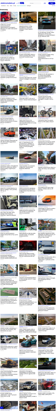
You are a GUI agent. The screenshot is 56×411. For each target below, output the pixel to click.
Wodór (9, 163)
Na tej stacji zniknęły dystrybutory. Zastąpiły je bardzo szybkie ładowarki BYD (8, 257)
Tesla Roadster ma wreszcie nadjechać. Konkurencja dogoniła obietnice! (27, 167)
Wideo (11, 5)
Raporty (8, 95)
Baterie (5, 95)
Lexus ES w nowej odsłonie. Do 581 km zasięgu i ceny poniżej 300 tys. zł (8, 189)
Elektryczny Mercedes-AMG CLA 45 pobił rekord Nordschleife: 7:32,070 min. (47, 374)
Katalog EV (29, 5)
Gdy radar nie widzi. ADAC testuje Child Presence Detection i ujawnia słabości (8, 214)
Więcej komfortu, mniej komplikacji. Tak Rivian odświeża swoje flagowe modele (26, 28)
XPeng (47, 275)
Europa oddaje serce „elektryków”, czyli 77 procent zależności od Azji (8, 395)
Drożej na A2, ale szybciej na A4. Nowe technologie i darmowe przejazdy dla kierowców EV (46, 76)
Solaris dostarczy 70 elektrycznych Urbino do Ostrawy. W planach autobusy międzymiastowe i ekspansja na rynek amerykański (8, 281)
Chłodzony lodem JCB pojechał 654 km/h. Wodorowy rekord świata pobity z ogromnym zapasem (9, 168)
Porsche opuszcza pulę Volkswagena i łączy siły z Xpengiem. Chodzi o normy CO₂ (45, 98)
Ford (22, 275)
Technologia (8, 22)
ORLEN (26, 185)
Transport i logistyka (13, 22)
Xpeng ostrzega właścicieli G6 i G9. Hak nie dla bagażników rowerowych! (9, 142)
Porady (14, 5)
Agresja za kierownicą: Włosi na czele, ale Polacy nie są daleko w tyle (46, 169)
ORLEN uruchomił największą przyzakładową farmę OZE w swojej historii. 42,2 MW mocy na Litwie (27, 190)
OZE (27, 185)
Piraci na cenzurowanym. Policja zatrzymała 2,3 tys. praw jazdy (9, 235)
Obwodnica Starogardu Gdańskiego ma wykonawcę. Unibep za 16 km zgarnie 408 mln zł (27, 373)
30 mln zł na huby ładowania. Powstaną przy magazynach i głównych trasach (46, 309)
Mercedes (24, 74)
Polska (32, 74)
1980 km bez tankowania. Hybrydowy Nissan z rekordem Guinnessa (27, 352)
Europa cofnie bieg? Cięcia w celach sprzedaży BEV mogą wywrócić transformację (27, 56)
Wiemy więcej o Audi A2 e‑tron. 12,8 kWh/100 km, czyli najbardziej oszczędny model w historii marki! (28, 395)
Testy (8, 5)
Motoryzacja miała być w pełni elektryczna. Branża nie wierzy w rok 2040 (8, 348)
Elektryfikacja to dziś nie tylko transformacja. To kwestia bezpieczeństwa (27, 235)
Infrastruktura (46, 71)
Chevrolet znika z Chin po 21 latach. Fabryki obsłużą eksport (28, 99)
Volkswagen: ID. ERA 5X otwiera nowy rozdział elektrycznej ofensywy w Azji (46, 210)
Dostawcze (46, 347)
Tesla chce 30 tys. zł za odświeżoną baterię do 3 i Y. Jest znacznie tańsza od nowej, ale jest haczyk (27, 122)
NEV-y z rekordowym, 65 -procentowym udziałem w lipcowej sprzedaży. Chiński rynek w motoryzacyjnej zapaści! (26, 145)
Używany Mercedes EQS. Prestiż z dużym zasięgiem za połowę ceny (27, 79)
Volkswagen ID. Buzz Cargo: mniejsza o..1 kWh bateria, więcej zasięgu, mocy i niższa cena (46, 352)
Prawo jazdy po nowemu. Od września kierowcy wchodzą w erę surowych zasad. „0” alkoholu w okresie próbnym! (8, 301)
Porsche (13, 72)
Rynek (5, 22)
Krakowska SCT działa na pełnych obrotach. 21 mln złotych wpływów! (7, 59)
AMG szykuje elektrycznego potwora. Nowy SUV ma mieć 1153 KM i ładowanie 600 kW (27, 255)
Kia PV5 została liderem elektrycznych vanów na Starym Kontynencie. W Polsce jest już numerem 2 (8, 120)
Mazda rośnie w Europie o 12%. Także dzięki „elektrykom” (46, 393)
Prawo (7, 296)
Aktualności (3, 5)
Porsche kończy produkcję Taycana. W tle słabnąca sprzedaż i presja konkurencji (8, 76)
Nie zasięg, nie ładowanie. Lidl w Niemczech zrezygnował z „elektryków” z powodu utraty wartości (47, 259)
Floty (46, 254)
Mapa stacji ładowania (21, 5)
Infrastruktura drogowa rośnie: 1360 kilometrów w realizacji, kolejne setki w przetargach (46, 143)
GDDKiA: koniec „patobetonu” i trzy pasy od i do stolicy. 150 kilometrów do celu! (8, 329)
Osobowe (7, 72)
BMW (44, 254)
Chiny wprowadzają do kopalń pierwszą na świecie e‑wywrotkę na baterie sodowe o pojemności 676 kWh (8, 373)
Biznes (5, 72)
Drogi (43, 139)
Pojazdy (10, 72)
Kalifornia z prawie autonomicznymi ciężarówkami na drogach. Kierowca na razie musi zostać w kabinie (8, 27)
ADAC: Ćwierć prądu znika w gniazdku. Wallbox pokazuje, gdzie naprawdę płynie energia (27, 330)
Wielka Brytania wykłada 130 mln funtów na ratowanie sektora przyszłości (27, 212)
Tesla (28, 117)
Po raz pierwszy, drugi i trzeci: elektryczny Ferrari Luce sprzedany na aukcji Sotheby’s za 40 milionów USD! (46, 34)
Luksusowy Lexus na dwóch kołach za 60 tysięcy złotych (46, 121)
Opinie (27, 74)
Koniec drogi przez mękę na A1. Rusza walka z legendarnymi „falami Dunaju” (46, 329)
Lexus (5, 185)
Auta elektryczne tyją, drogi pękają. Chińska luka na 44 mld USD (45, 189)
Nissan (24, 348)
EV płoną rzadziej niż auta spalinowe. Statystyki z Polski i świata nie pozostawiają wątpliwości (8, 100)
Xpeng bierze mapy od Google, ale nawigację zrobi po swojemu (46, 279)
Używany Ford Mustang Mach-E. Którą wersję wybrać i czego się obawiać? (27, 279)
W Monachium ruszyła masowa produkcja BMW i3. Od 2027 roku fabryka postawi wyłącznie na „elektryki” (28, 303)
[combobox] (35, 3)
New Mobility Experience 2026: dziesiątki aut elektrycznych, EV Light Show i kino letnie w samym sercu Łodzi (46, 235)
